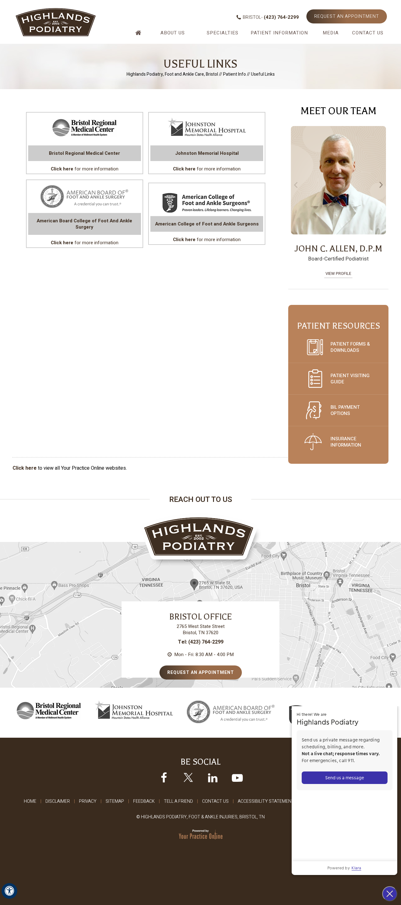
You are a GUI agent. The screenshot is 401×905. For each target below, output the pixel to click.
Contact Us (367, 32)
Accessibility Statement (266, 801)
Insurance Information (346, 441)
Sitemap (115, 801)
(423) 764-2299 (281, 17)
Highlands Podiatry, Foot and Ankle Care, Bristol (172, 74)
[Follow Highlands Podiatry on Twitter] (188, 777)
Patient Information (279, 32)
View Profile (347, 273)
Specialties (222, 32)
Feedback (144, 801)
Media (331, 32)
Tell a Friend (178, 801)
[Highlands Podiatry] (55, 21)
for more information (84, 161)
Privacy (87, 801)
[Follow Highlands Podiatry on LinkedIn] (213, 777)
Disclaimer (57, 801)
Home (30, 801)
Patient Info (234, 74)
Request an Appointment (346, 16)
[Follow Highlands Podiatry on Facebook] (164, 777)
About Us (172, 32)
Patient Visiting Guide (350, 378)
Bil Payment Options (345, 410)
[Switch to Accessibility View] (9, 891)
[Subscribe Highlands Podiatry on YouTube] (237, 777)
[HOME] (139, 35)
